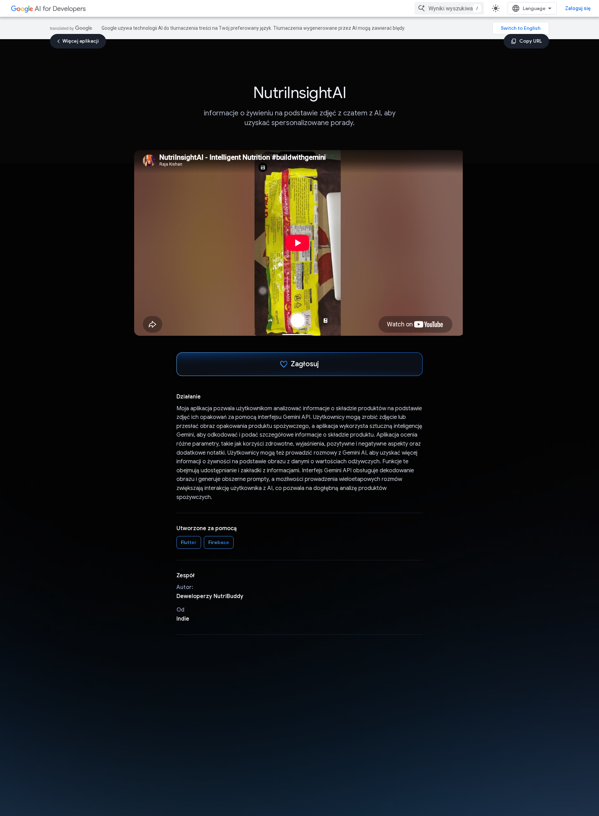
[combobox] (449, 8)
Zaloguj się (578, 8)
